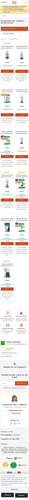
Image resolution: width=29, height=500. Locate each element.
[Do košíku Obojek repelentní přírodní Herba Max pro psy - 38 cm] (21, 200)
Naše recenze (4, 449)
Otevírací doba (13, 449)
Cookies (5, 452)
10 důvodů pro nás (20, 447)
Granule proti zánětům (20, 452)
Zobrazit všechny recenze (19, 344)
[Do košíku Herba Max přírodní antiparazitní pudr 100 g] (7, 200)
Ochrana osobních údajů (21, 451)
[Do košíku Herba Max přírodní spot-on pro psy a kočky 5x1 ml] (7, 114)
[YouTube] (19, 423)
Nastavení (14, 489)
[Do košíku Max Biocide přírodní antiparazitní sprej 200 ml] (21, 71)
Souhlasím (21, 495)
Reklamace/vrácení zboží (8, 451)
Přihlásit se (21, 383)
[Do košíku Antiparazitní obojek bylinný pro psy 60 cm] (7, 243)
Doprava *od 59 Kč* (9, 447)
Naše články (11, 452)
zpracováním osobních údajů (17, 388)
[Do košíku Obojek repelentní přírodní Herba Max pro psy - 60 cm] (7, 156)
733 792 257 (15, 413)
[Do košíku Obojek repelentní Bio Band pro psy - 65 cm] (7, 289)
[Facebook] (11, 423)
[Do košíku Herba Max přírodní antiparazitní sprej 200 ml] (21, 114)
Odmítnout (7, 495)
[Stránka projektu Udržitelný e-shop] (13, 465)
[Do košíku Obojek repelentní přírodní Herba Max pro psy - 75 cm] (21, 243)
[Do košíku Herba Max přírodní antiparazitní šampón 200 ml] (21, 156)
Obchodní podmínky (22, 449)
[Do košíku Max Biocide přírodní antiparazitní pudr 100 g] (7, 71)
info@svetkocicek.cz (16, 410)
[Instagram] (15, 423)
